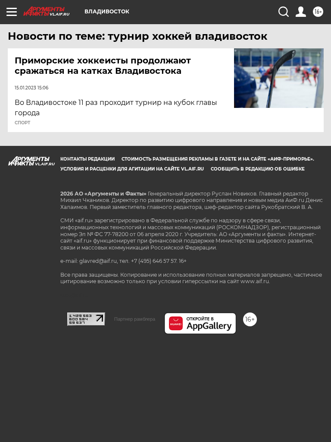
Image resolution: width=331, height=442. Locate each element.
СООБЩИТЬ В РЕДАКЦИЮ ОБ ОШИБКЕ (258, 169)
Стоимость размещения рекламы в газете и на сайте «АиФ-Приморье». (218, 159)
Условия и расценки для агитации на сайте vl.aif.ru (132, 169)
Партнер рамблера (134, 319)
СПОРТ (22, 123)
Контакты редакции (87, 159)
